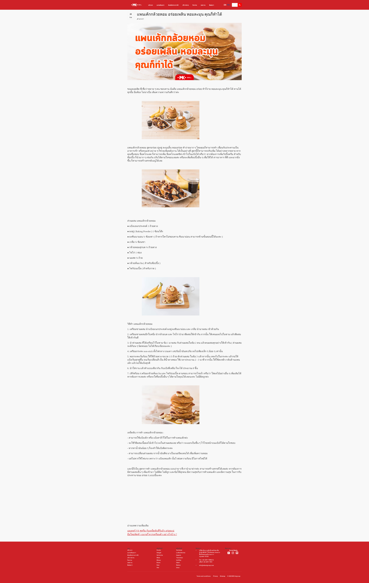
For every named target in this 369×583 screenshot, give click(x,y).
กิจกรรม (194, 5)
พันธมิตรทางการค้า (173, 5)
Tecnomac (179, 557)
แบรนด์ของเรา (160, 5)
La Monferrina (180, 552)
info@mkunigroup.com (206, 565)
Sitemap (222, 576)
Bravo (159, 562)
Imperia (178, 555)
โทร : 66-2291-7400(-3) (206, 560)
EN (225, 5)
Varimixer (179, 550)
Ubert (178, 562)
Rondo (159, 550)
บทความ (203, 5)
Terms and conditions (204, 576)
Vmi (158, 567)
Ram (158, 565)
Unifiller (179, 560)
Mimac (159, 560)
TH (228, 5)
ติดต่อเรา (211, 5)
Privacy (215, 576)
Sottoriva (160, 555)
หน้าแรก (150, 5)
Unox (178, 567)
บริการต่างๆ (185, 5)
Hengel (159, 552)
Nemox (178, 565)
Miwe (158, 557)
